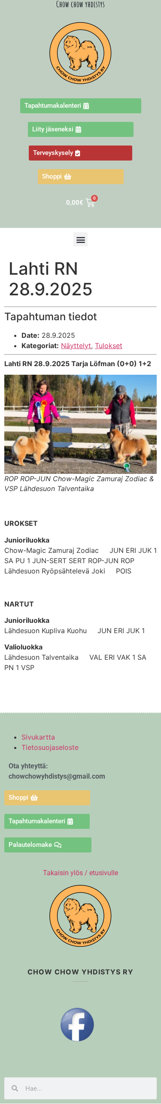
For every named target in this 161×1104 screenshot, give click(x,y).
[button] (80, 239)
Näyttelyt (76, 345)
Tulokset (108, 345)
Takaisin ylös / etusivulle (80, 873)
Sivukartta (38, 737)
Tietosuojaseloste (50, 747)
